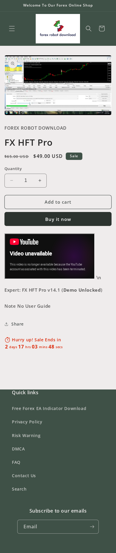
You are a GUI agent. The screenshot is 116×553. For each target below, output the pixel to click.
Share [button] (17, 324)
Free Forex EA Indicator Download (49, 408)
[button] (11, 28)
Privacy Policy (27, 422)
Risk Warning (26, 435)
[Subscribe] (91, 527)
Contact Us (24, 475)
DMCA (18, 449)
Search (19, 489)
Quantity (13, 168)
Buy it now (58, 219)
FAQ (16, 462)
